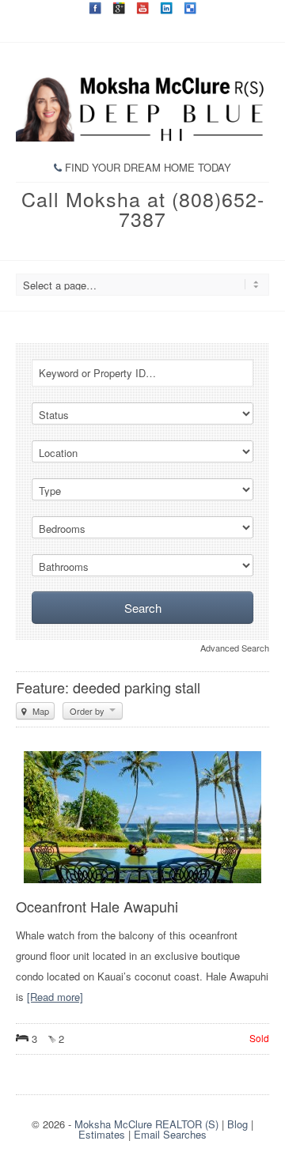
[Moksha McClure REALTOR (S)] (142, 137)
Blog (237, 1123)
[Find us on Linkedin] (166, 8)
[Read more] (55, 996)
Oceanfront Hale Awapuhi (97, 906)
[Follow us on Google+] (118, 8)
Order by (88, 710)
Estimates (101, 1134)
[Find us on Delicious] (190, 8)
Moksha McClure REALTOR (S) (146, 1123)
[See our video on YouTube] (142, 8)
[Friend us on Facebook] (95, 8)
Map (39, 710)
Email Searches (170, 1134)
